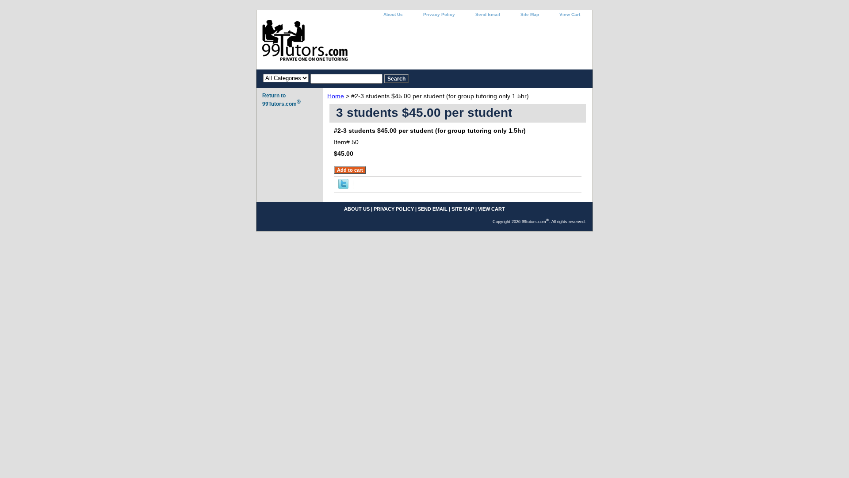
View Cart (569, 14)
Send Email (487, 14)
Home (335, 96)
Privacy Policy (439, 14)
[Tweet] (343, 186)
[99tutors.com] (367, 44)
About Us (393, 14)
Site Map (529, 14)
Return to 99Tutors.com (281, 100)
